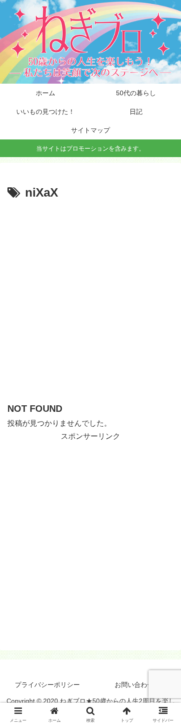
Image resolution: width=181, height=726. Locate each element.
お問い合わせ (134, 684)
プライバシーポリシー (47, 684)
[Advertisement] (90, 298)
